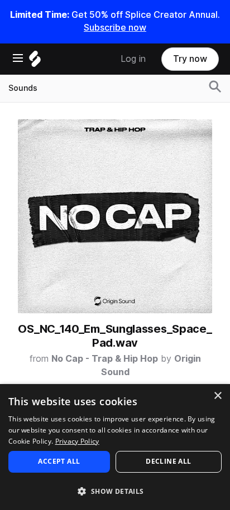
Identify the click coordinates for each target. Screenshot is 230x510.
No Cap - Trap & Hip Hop (104, 358)
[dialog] (115, 447)
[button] (115, 490)
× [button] (217, 396)
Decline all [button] (168, 461)
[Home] (35, 62)
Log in (133, 59)
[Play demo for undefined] (115, 216)
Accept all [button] (59, 461)
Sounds (22, 88)
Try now (190, 59)
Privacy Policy (77, 441)
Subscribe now (115, 27)
